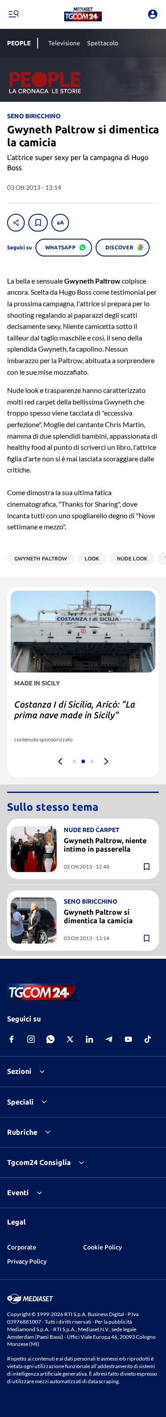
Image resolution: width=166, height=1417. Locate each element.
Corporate (21, 1247)
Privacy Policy (26, 1261)
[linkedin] (89, 1039)
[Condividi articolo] (16, 223)
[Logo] (83, 14)
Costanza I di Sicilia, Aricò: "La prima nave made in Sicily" (74, 709)
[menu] (13, 14)
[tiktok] (147, 1039)
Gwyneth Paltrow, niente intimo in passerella (105, 845)
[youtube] (128, 1039)
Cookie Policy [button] (102, 1247)
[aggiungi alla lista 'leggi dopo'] (38, 223)
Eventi (18, 1193)
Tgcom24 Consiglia (39, 1162)
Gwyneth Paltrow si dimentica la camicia (98, 916)
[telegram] (108, 1039)
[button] (83, 14)
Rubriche (22, 1132)
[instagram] (31, 1039)
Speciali (20, 1102)
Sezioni (19, 1071)
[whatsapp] (50, 1039)
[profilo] (153, 14)
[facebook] (11, 1039)
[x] (70, 1039)
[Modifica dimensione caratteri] (60, 223)
